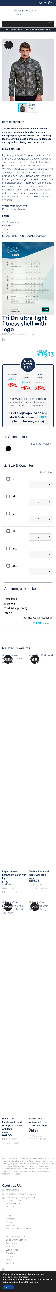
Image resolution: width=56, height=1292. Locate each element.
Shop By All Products (17, 1237)
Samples (10, 1225)
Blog (8, 1216)
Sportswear (12, 1243)
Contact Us (11, 1263)
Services (10, 1247)
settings (34, 1282)
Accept (8, 1287)
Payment (10, 1219)
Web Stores (12, 1250)
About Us (11, 1260)
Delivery (10, 1222)
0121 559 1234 (12, 1190)
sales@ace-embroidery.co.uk (21, 1194)
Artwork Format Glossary (18, 1229)
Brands (9, 1257)
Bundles (10, 1253)
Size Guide (46, 473)
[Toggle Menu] (50, 24)
